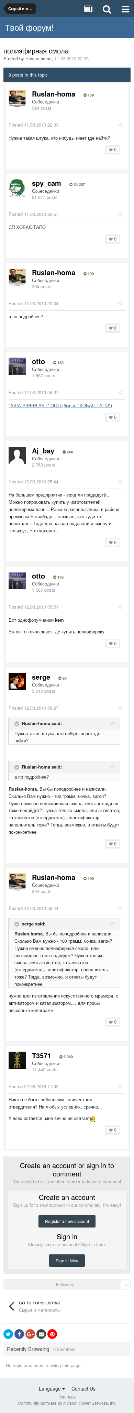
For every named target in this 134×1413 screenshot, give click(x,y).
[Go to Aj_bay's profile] (17, 455)
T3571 (41, 1055)
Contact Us (83, 1388)
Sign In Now (67, 1260)
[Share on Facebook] (19, 1334)
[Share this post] (120, 124)
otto (38, 361)
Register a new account (67, 1221)
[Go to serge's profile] (17, 681)
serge (41, 677)
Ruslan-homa (38, 58)
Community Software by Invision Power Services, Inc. (67, 1403)
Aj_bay (43, 450)
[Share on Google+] (30, 1334)
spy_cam (46, 183)
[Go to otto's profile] (17, 366)
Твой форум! (29, 27)
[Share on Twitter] (8, 1334)
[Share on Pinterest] (52, 1334)
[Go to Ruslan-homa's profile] (17, 98)
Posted (33, 124)
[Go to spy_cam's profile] (17, 188)
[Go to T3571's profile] (17, 1060)
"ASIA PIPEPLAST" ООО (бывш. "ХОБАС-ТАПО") (60, 405)
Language (50, 1388)
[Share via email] (41, 1334)
